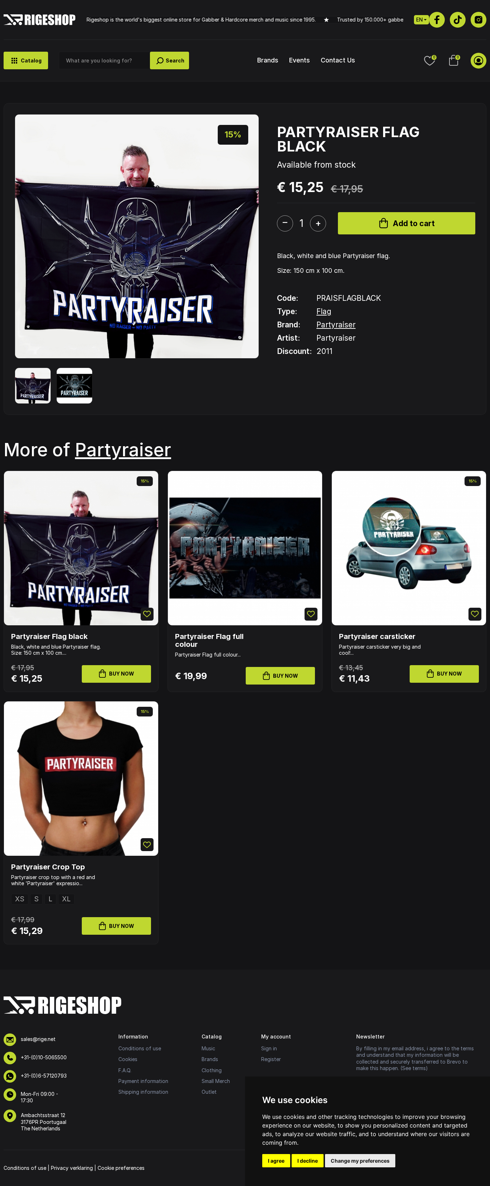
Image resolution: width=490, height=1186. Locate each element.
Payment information (143, 1081)
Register (271, 1059)
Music (208, 1048)
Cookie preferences (121, 1168)
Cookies (127, 1059)
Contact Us (338, 60)
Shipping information (143, 1092)
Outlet (209, 1092)
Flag (323, 311)
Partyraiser (335, 324)
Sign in (269, 1048)
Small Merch (216, 1081)
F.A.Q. (124, 1070)
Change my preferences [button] (360, 1161)
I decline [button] (307, 1161)
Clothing (212, 1070)
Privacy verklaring (72, 1168)
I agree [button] (276, 1161)
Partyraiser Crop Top (48, 867)
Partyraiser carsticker (377, 636)
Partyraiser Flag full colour (209, 640)
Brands (267, 60)
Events (299, 60)
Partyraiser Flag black (49, 636)
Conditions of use (139, 1048)
